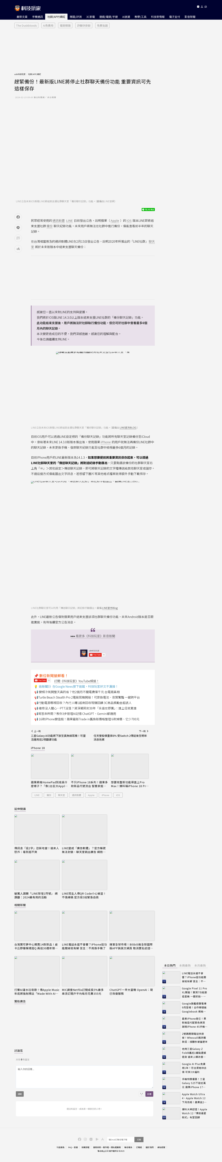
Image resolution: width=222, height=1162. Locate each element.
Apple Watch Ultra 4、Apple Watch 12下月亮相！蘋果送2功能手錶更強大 (194, 1098)
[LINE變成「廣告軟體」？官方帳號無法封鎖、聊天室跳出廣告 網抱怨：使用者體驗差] (84, 829)
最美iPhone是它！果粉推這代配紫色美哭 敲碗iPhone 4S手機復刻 (195, 1023)
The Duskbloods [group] (26, 25)
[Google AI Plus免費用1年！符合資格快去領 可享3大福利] (171, 1068)
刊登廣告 (60, 1147)
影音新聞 (190, 17)
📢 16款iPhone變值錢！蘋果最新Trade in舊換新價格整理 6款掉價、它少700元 (86, 719)
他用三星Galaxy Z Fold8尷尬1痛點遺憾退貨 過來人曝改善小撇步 (194, 1053)
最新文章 (22, 17)
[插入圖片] (141, 1094)
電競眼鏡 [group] (65, 25)
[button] (202, 7)
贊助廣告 (20, 1001)
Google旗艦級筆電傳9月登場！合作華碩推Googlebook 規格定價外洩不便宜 (194, 1008)
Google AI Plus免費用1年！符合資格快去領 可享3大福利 (194, 1068)
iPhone (105, 795)
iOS (118, 795)
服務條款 (97, 1147)
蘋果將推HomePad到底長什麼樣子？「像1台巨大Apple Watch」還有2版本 (49, 784)
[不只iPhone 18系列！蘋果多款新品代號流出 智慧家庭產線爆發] (90, 766)
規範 (20, 1093)
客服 (76, 1147)
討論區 (18, 1050)
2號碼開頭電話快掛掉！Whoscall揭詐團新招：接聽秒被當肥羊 (195, 1037)
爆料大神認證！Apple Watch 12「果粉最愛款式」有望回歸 (194, 1113)
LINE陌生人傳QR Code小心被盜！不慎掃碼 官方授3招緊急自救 (84, 895)
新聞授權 (85, 1147)
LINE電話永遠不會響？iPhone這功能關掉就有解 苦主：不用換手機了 (84, 946)
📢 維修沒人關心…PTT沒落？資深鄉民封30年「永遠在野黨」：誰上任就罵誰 (85, 708)
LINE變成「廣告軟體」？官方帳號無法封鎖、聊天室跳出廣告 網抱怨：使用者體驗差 (84, 850)
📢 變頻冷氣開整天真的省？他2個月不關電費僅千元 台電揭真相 (77, 692)
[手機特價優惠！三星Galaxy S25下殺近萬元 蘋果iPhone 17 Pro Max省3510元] (171, 1083)
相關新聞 (20, 905)
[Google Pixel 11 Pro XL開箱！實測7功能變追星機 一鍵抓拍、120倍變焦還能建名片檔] (171, 992)
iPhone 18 (38, 748)
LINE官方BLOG (128, 427)
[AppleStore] (102, 1139)
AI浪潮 (126, 17)
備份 (49, 795)
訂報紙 (139, 1147)
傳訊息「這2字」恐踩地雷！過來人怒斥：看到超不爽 (36, 850)
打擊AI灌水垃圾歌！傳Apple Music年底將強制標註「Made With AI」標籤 (37, 991)
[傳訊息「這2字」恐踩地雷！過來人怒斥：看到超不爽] (37, 829)
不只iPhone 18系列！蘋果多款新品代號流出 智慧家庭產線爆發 (89, 784)
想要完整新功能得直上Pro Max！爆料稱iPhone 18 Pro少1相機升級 (129, 784)
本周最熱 (185, 965)
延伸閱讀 (20, 809)
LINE (37, 795)
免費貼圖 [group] (102, 25)
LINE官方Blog (110, 608)
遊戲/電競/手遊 (108, 17)
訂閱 (139, 1139)
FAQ (70, 1147)
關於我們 (150, 1147)
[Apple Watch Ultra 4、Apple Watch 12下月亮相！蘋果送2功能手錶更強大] (171, 1098)
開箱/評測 (76, 17)
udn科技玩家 (20, 74)
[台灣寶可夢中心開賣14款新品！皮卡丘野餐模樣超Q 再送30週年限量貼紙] (37, 926)
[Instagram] (85, 1139)
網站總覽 (161, 1147)
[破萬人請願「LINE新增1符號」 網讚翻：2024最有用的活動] (37, 875)
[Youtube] (198, 7)
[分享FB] (18, 217)
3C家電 (90, 17)
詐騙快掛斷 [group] (84, 25)
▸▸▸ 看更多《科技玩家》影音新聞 (93, 636)
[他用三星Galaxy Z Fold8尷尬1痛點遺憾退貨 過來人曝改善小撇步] (171, 1053)
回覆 (149, 1093)
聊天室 (61, 795)
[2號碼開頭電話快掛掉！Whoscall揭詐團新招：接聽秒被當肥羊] (171, 1038)
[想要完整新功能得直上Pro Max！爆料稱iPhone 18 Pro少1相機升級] (130, 766)
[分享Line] (18, 227)
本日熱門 (170, 965)
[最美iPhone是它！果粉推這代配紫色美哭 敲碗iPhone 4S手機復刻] (171, 1023)
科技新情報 (158, 17)
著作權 (106, 1147)
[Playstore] (96, 1139)
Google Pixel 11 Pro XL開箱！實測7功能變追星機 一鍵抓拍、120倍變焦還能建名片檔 (194, 992)
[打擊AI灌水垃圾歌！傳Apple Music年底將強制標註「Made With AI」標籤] (37, 971)
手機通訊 (37, 17)
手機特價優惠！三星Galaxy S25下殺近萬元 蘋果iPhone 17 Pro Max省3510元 (194, 1083)
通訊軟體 (76, 795)
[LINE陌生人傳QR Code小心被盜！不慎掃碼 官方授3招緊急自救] (84, 875)
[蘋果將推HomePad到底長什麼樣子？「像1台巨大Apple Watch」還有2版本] (50, 766)
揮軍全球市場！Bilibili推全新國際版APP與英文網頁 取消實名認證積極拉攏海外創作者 (131, 946)
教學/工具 (140, 17)
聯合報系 (128, 1147)
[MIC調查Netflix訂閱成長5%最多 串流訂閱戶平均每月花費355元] (84, 971)
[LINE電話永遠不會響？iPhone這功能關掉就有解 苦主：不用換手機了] (84, 926)
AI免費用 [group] (48, 25)
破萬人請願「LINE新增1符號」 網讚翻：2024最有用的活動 (36, 895)
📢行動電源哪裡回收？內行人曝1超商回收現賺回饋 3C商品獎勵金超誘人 (83, 702)
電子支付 (174, 17)
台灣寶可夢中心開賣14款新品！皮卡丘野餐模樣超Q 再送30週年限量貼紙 (36, 946)
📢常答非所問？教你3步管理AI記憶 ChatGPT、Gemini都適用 (75, 713)
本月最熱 (200, 965)
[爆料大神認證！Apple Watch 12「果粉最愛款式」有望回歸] (171, 1113)
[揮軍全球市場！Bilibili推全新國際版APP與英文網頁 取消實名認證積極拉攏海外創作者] (132, 926)
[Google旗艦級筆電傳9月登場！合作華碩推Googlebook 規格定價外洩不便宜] (171, 1007)
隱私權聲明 (116, 1147)
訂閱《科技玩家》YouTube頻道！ (76, 681)
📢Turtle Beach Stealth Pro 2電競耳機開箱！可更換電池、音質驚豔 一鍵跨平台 (87, 697)
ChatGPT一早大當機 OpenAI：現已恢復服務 (131, 991)
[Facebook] (79, 1139)
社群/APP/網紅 (56, 17)
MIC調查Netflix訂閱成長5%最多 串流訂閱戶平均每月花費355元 (83, 991)
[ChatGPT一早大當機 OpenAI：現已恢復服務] (132, 971)
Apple (91, 795)
